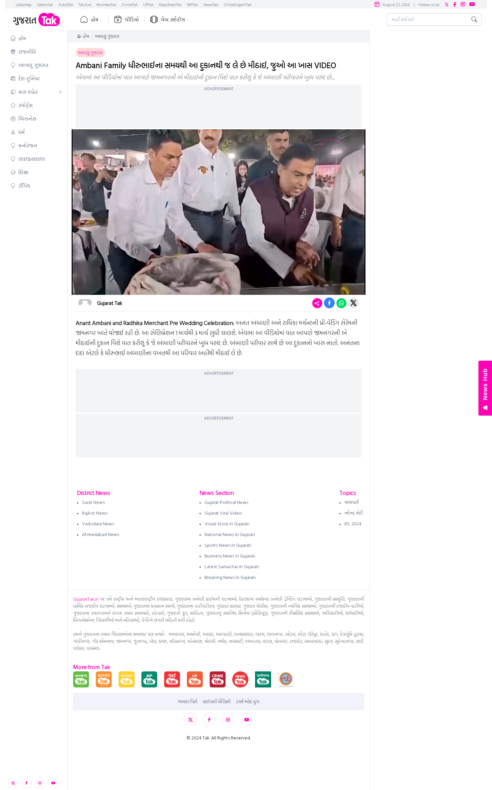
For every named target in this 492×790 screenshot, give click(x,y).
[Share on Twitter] (353, 303)
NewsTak (211, 4)
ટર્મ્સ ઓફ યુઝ (247, 701)
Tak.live (85, 4)
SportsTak (45, 4)
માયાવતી (351, 502)
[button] (36, 38)
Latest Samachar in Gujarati (231, 566)
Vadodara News (98, 523)
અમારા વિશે (187, 701)
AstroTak (66, 4)
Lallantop (23, 4)
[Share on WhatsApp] (341, 303)
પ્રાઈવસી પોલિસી (217, 701)
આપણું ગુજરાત (107, 36)
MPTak (192, 4)
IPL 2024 (352, 523)
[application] (218, 212)
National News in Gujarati (229, 534)
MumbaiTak (106, 4)
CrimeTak (130, 4)
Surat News (93, 502)
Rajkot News (94, 512)
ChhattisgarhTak (238, 4)
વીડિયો (132, 19)
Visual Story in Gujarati (226, 523)
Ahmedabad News (100, 534)
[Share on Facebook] (329, 303)
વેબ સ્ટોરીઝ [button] (173, 19)
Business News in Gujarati (229, 555)
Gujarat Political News (226, 502)
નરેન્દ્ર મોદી (353, 512)
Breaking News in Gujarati (230, 577)
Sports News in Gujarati (227, 544)
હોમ (94, 19)
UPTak (148, 4)
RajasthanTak (170, 4)
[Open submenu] (60, 91)
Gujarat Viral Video (223, 512)
